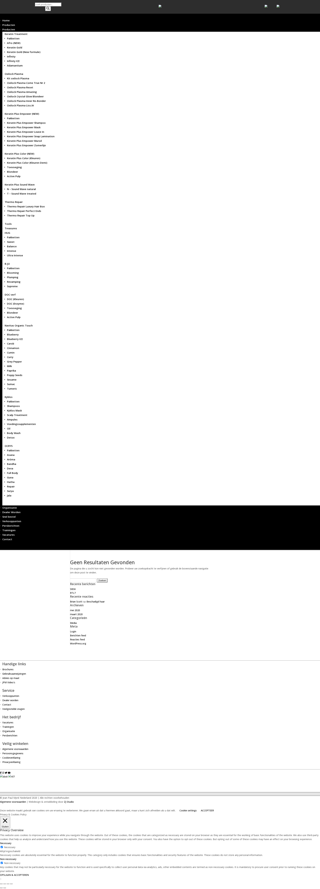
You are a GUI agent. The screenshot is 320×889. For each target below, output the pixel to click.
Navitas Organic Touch (19, 325)
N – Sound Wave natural (21, 189)
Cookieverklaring (11, 757)
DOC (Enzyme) (15, 303)
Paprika (11, 370)
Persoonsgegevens (12, 753)
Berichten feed (78, 635)
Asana (10, 455)
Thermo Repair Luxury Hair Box (26, 206)
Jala (9, 495)
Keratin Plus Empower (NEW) (22, 113)
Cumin (10, 352)
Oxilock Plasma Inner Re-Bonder (26, 101)
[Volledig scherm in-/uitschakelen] (8, 883)
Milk (9, 366)
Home (6, 20)
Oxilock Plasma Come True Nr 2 (26, 82)
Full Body (12, 473)
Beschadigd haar (95, 601)
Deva (10, 468)
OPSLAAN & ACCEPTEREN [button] (14, 874)
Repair (11, 486)
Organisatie (9, 507)
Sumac (11, 384)
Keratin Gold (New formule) (23, 52)
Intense (11, 250)
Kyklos (8, 397)
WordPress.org (78, 643)
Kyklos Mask (14, 410)
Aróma (11, 459)
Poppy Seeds (14, 375)
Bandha (11, 464)
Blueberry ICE (15, 339)
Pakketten (13, 38)
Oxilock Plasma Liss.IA (20, 105)
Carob (10, 343)
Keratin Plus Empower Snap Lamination (30, 136)
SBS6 (73, 589)
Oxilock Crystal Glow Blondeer (25, 96)
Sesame (11, 379)
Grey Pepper (14, 361)
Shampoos (13, 406)
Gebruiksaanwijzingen (14, 673)
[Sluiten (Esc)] (1, 883)
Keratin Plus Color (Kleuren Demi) (27, 162)
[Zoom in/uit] (11, 883)
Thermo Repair (14, 202)
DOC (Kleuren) (15, 299)
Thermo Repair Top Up (20, 215)
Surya (10, 491)
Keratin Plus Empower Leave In (25, 131)
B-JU (7, 263)
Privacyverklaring (11, 762)
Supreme (12, 286)
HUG (7, 232)
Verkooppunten (11, 521)
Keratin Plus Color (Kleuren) (23, 158)
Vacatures (8, 534)
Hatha (10, 482)
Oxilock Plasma (14, 73)
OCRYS (8, 446)
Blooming (13, 272)
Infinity (11, 56)
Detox (10, 437)
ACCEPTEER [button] (207, 810)
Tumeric (12, 388)
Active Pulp (13, 176)
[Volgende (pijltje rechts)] (4, 887)
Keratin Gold (14, 47)
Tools (8, 223)
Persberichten (10, 525)
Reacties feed (77, 639)
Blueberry (13, 334)
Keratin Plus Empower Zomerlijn (26, 145)
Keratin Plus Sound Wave (20, 184)
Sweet (10, 241)
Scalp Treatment (17, 415)
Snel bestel (9, 516)
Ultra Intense (15, 255)
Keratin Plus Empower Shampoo (26, 122)
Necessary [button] (5, 843)
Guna (10, 477)
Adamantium (15, 65)
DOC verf (10, 294)
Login (73, 631)
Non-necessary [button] (8, 859)
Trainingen (9, 530)
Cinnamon (13, 348)
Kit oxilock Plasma (18, 78)
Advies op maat (10, 678)
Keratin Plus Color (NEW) (19, 153)
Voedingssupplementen (21, 424)
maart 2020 (76, 614)
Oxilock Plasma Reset (20, 87)
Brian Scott (76, 601)
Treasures (11, 228)
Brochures (8, 669)
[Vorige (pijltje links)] (1, 887)
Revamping (13, 281)
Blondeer (12, 171)
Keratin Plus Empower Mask (23, 127)
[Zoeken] (48, 8)
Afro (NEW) (13, 43)
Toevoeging (14, 167)
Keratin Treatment (16, 34)
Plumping (12, 277)
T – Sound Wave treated (21, 193)
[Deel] (4, 883)
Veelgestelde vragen (13, 708)
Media (73, 623)
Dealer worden (10, 700)
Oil (8, 428)
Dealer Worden (11, 512)
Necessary (9, 847)
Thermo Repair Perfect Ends (24, 211)
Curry (10, 357)
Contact (7, 539)
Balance (12, 246)
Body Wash (13, 433)
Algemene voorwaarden (15, 749)
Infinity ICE (13, 61)
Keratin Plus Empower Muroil (24, 140)
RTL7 (73, 592)
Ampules (12, 419)
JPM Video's (8, 682)
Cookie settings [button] (188, 810)
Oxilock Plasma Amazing (22, 92)
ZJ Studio (69, 801)
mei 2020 (75, 610)
